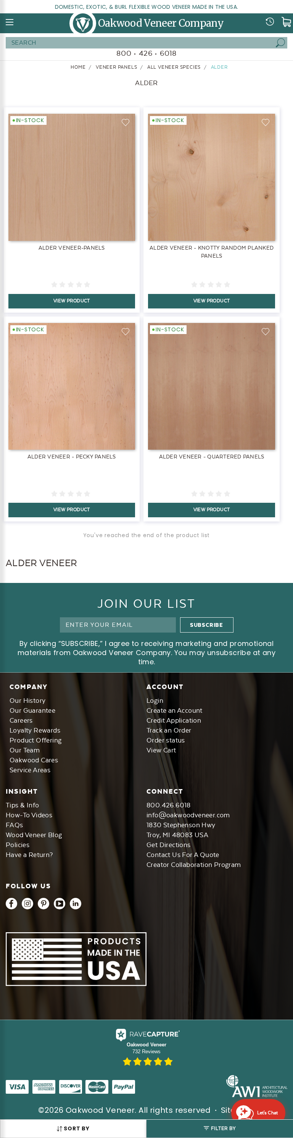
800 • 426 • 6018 (146, 53)
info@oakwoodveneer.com (188, 815)
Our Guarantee (32, 710)
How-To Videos (29, 815)
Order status (165, 740)
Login (154, 700)
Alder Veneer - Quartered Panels (211, 457)
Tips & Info (22, 805)
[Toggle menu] (10, 22)
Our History (27, 700)
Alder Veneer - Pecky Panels (71, 457)
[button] (219, 1129)
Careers (21, 720)
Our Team (25, 750)
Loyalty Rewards (35, 730)
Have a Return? (29, 855)
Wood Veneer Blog (34, 835)
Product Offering (35, 740)
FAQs (14, 825)
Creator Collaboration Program (193, 864)
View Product (71, 300)
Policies (17, 845)
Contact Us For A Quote (182, 855)
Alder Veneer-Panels (72, 248)
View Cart (161, 750)
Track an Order (169, 730)
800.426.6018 (168, 805)
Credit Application (173, 720)
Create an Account (174, 710)
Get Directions (168, 845)
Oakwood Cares (34, 760)
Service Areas (30, 770)
